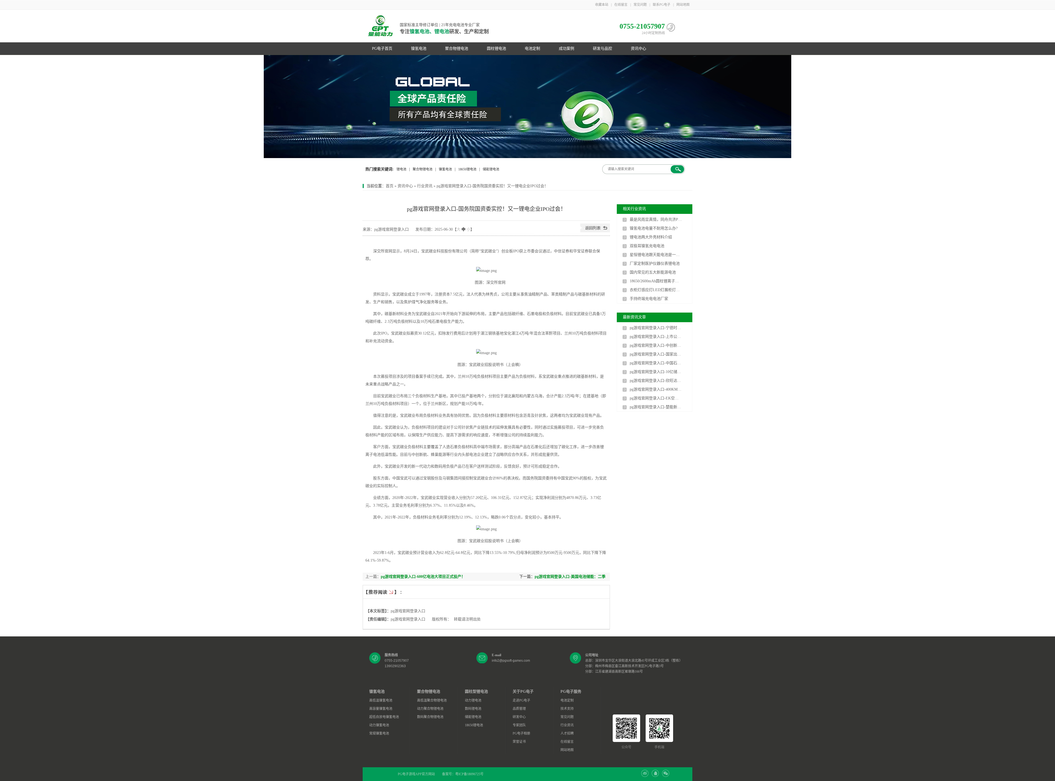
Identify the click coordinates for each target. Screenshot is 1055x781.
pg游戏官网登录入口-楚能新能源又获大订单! (656, 407)
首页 (389, 186)
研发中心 (519, 717)
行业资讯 (424, 186)
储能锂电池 (491, 169)
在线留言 (621, 5)
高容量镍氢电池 (380, 709)
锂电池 (401, 169)
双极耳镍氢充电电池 (647, 246)
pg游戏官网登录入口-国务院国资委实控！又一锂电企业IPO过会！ (492, 186)
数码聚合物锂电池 (430, 717)
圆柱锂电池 (496, 48)
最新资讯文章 (634, 317)
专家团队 (519, 725)
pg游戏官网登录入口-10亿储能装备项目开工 (656, 372)
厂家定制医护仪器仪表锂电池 (655, 263)
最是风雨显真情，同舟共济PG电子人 (656, 219)
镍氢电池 (418, 48)
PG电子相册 (521, 733)
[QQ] (655, 776)
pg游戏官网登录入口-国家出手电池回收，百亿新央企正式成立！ (656, 354)
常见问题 (640, 5)
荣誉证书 (519, 742)
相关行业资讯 (634, 209)
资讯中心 (638, 48)
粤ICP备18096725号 (469, 774)
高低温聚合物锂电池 (432, 700)
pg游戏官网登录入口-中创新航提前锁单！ (656, 345)
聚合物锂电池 (456, 48)
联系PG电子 (661, 5)
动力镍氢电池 (379, 725)
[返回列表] (595, 231)
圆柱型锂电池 (476, 691)
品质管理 (519, 709)
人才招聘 (567, 733)
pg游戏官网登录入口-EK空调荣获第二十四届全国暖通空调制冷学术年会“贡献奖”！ (656, 398)
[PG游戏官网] (380, 26)
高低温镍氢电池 (380, 700)
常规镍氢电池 (379, 733)
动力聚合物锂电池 (430, 709)
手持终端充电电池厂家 (649, 299)
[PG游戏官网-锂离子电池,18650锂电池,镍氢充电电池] (527, 106)
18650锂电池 (467, 169)
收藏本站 (601, 5)
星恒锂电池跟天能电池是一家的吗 (656, 255)
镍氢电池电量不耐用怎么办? (654, 228)
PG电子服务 (570, 691)
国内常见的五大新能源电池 (653, 272)
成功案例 (566, 48)
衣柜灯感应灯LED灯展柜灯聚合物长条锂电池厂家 (656, 290)
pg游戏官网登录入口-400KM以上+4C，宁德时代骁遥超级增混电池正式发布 (656, 389)
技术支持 (567, 709)
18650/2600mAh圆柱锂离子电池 (656, 281)
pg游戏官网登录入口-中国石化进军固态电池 (656, 363)
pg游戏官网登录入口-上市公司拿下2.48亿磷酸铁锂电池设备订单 (656, 337)
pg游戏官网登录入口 (408, 611)
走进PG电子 (521, 700)
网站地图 (683, 5)
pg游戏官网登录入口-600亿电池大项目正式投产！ (423, 577)
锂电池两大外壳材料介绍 (651, 237)
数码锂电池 (473, 709)
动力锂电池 (473, 700)
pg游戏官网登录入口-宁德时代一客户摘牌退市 (656, 328)
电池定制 (532, 48)
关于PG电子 (523, 691)
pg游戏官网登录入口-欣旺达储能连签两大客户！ (656, 381)
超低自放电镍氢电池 (384, 717)
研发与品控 (602, 48)
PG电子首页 (382, 48)
